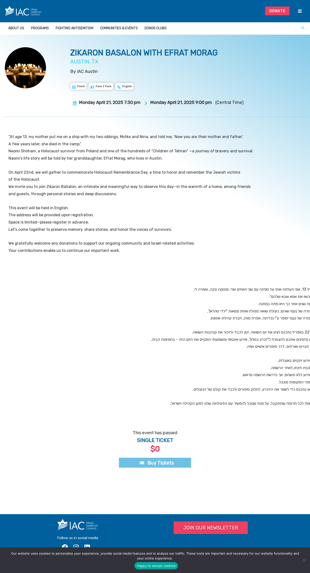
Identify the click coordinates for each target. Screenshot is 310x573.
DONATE (277, 11)
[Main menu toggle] (299, 11)
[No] (304, 560)
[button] (303, 28)
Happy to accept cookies (156, 566)
